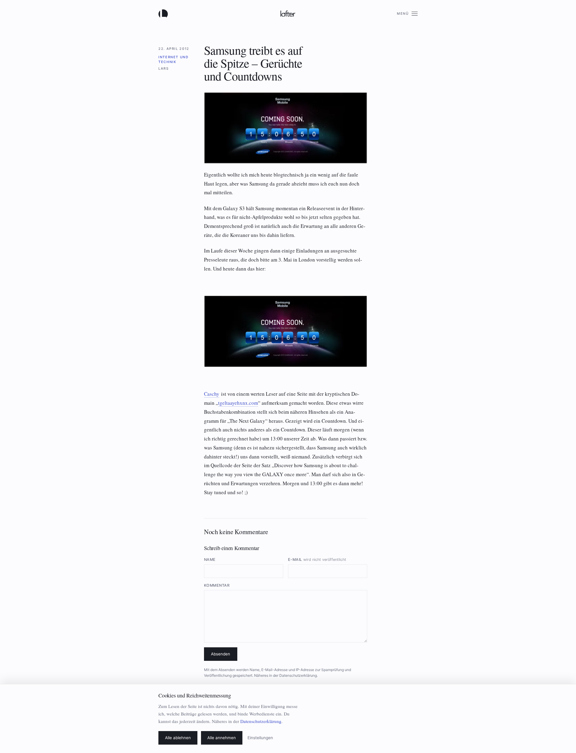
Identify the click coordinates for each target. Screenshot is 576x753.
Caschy (211, 393)
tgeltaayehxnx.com (238, 402)
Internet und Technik (173, 59)
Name (210, 559)
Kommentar (217, 585)
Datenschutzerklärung (298, 675)
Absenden (220, 654)
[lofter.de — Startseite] (164, 13)
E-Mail (317, 559)
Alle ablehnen (178, 737)
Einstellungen (260, 737)
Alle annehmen (221, 737)
